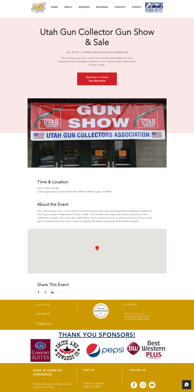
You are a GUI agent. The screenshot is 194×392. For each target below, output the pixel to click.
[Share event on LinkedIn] (52, 292)
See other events (97, 80)
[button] (68, 7)
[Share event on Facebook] (38, 292)
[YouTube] (152, 385)
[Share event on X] (45, 292)
